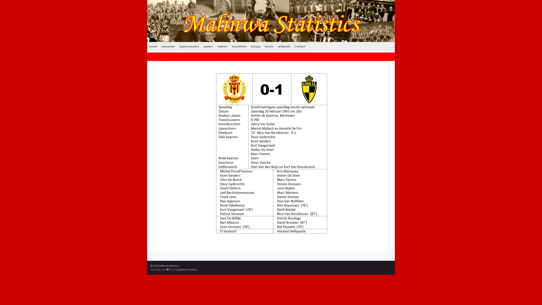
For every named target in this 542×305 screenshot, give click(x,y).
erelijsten (284, 46)
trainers (222, 46)
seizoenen (168, 46)
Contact (300, 46)
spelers (208, 46)
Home (153, 46)
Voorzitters (239, 46)
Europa (255, 46)
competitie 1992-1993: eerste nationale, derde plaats (195, 56)
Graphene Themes (186, 269)
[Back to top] (532, 295)
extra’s (269, 46)
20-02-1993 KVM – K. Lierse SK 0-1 (247, 56)
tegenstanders (189, 46)
